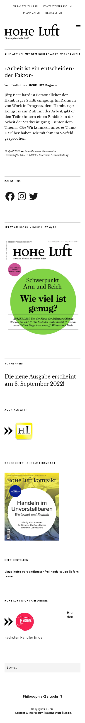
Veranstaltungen (25, 6)
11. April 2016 (12, 151)
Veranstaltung (60, 155)
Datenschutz (53, 712)
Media (67, 712)
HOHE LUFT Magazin (43, 85)
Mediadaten (31, 12)
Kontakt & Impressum (29, 712)
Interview (44, 155)
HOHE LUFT (28, 155)
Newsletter (53, 12)
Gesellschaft (11, 155)
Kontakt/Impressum (57, 6)
